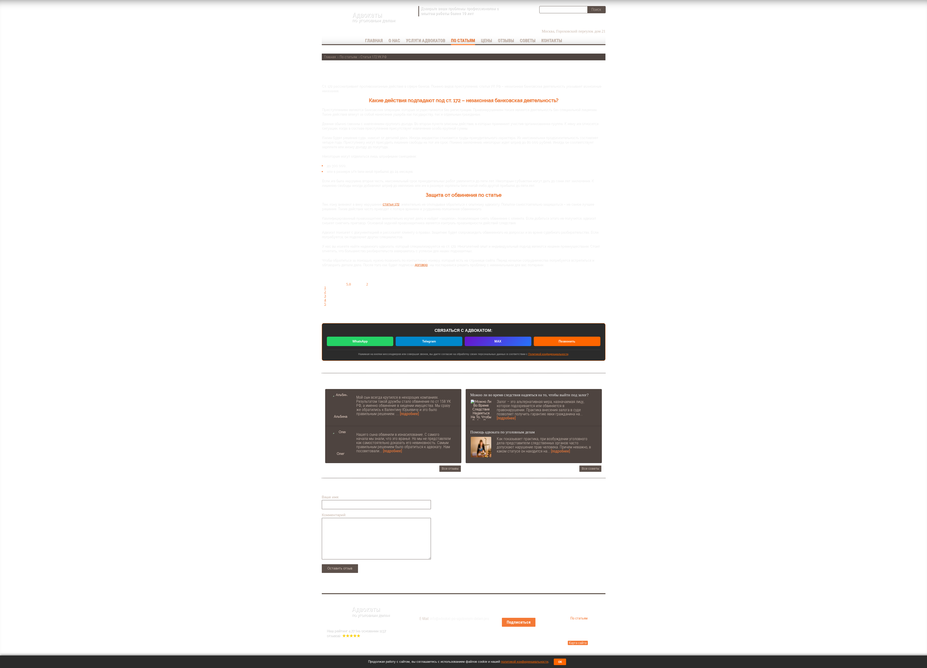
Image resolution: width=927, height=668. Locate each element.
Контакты (551, 40)
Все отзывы (450, 468)
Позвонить (567, 341)
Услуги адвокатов (425, 40)
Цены (486, 40)
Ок (560, 662)
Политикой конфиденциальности (548, 354)
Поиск (596, 9)
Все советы (590, 468)
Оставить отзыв (339, 568)
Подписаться (519, 622)
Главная (374, 40)
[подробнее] (409, 413)
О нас (394, 40)
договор (421, 265)
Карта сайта (578, 643)
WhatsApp (360, 341)
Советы (527, 40)
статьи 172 (391, 204)
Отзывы (506, 40)
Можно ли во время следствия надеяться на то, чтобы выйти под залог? (529, 395)
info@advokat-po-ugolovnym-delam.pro (459, 618)
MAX (497, 341)
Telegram (429, 341)
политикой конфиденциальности (524, 661)
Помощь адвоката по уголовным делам (502, 432)
